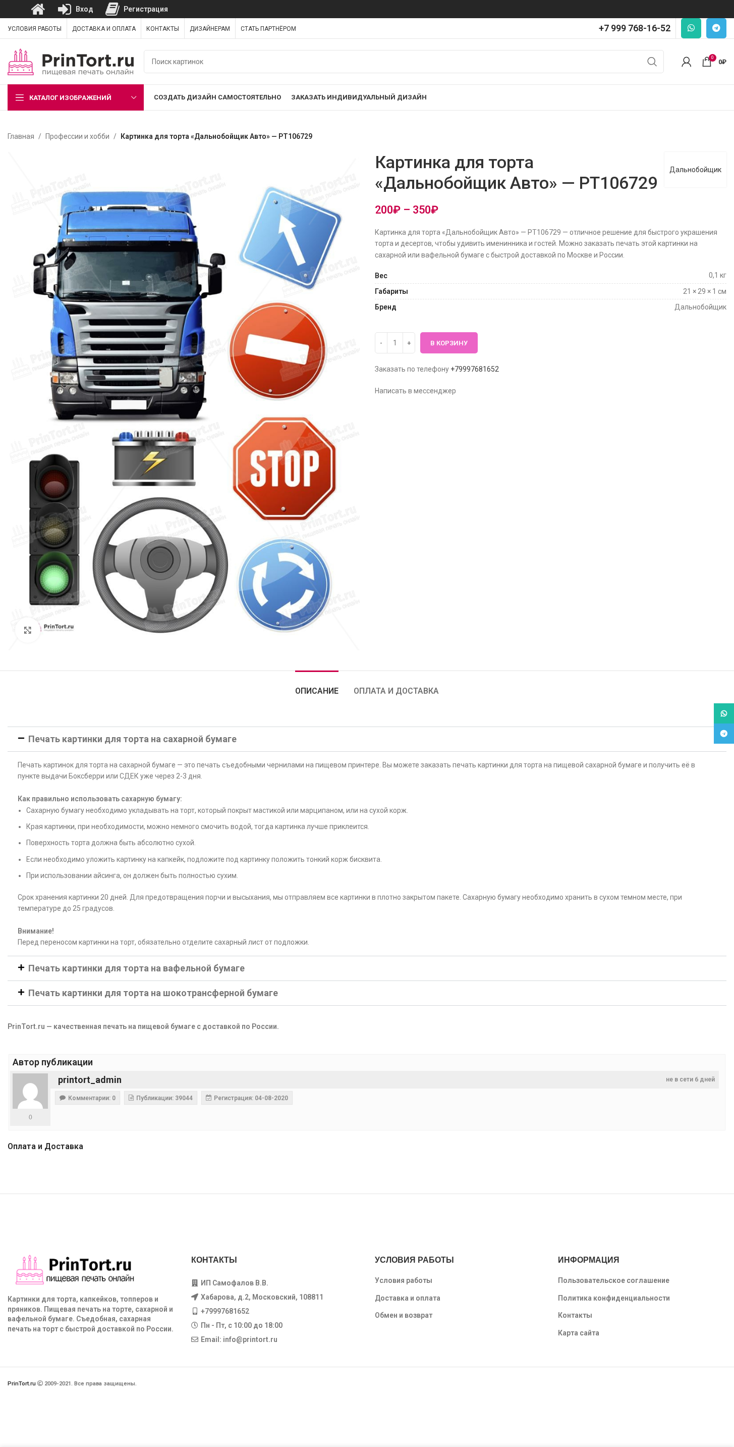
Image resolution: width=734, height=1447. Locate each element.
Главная (21, 136)
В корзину (449, 343)
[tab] (316, 685)
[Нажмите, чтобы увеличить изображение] (27, 630)
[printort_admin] (30, 1091)
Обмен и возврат (403, 1315)
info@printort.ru (250, 1339)
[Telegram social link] (716, 28)
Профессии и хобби (77, 136)
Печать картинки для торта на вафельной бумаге (136, 968)
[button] (367, 739)
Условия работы (403, 1280)
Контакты (575, 1315)
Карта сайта (578, 1333)
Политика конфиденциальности (614, 1298)
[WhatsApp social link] (691, 28)
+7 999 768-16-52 (634, 28)
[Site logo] (71, 61)
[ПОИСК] (652, 61)
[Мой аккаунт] (686, 61)
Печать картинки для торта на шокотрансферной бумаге (153, 993)
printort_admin (90, 1079)
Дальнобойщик (695, 170)
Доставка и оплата (407, 1298)
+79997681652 (474, 369)
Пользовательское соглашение (613, 1280)
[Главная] (37, 9)
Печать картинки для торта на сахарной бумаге (132, 739)
